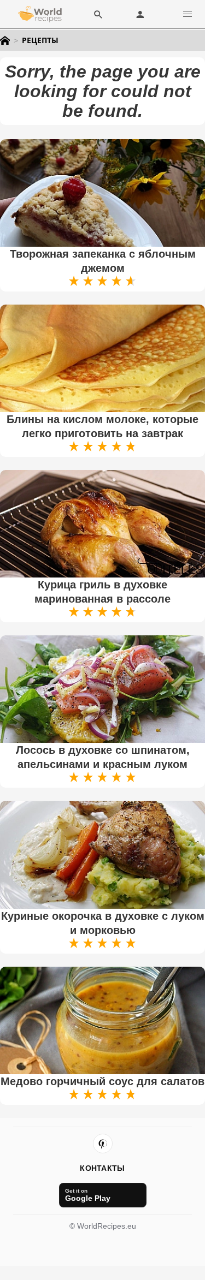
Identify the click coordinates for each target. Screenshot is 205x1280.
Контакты (102, 1168)
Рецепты (40, 40)
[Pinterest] (103, 1143)
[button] (187, 14)
